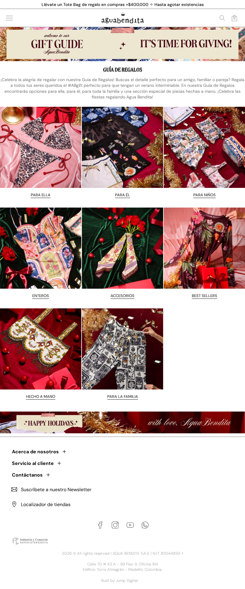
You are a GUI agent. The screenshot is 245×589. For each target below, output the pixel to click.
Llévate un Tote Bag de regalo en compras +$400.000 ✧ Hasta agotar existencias (123, 4)
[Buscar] (222, 18)
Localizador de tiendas (46, 504)
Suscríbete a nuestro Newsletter (56, 489)
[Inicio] (122, 18)
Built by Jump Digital (119, 580)
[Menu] (9, 18)
